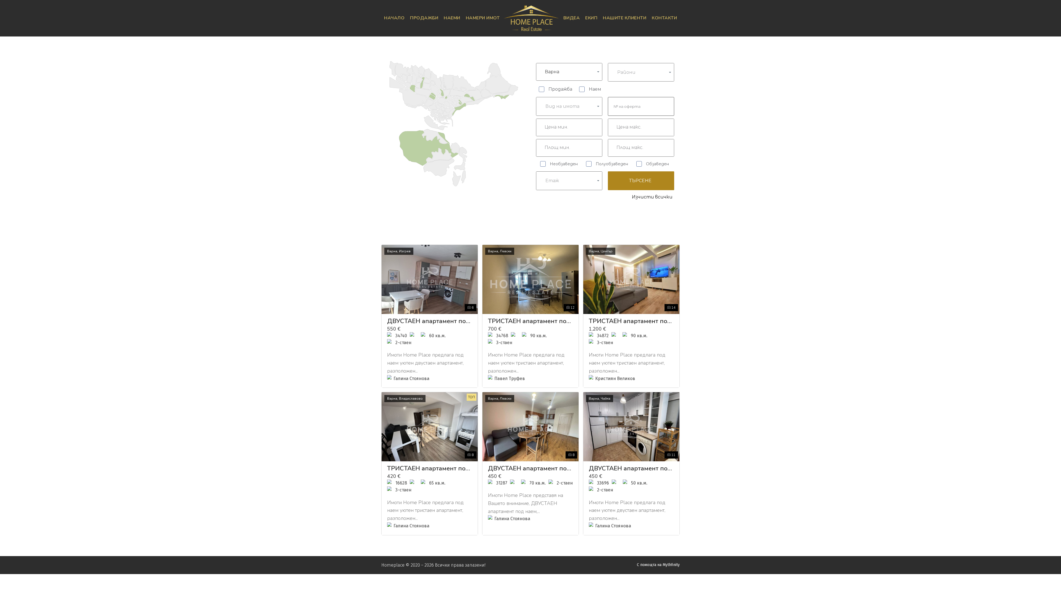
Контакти (664, 18)
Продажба (560, 89)
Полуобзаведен (612, 163)
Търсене (640, 180)
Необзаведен (564, 163)
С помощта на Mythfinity (658, 564)
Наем (595, 89)
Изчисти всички (652, 197)
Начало (394, 18)
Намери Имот (483, 18)
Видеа (571, 18)
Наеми (452, 18)
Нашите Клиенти (624, 18)
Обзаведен (657, 163)
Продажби (424, 18)
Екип (591, 18)
